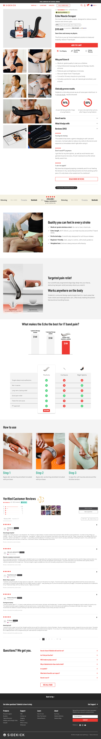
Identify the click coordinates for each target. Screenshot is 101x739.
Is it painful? (43, 669)
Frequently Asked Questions (65, 187)
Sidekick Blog (57, 718)
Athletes (51, 5)
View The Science (41, 716)
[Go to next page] (60, 639)
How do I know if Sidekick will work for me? (52, 651)
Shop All (33, 5)
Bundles (5, 716)
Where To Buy (23, 723)
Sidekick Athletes (58, 716)
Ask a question (88, 512)
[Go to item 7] (53, 512)
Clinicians (43, 5)
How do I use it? (44, 678)
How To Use (40, 714)
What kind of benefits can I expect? (50, 673)
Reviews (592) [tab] (7, 518)
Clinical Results (41, 718)
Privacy (86, 734)
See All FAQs (47, 684)
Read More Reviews (76, 179)
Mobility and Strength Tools (10, 720)
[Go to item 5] (43, 512)
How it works (60, 118)
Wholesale (23, 725)
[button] (13, 506)
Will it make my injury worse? (48, 660)
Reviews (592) (61, 128)
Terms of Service (94, 734)
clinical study (60, 95)
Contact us (23, 716)
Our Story (56, 714)
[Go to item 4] (58, 507)
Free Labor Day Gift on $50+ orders (50, 1)
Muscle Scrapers (7, 714)
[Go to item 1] (43, 507)
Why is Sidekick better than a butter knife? (52, 664)
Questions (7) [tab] (15, 518)
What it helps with (62, 123)
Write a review (88, 508)
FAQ (21, 714)
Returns (22, 720)
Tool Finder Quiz (63, 5)
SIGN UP (85, 720)
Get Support (92, 704)
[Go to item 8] (58, 512)
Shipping (22, 718)
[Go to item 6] (48, 512)
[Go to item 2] (48, 507)
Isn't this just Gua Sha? (46, 655)
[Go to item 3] (53, 507)
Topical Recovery (7, 718)
